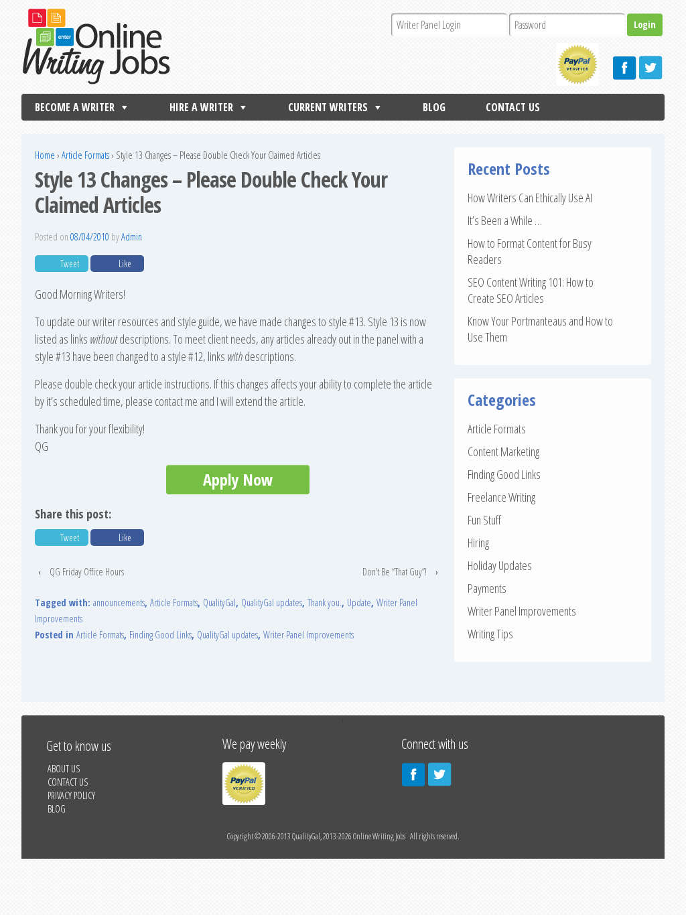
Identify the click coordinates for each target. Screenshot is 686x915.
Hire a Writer (201, 107)
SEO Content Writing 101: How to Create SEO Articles (531, 290)
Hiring (478, 543)
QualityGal (219, 602)
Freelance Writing (501, 497)
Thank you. (324, 602)
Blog (434, 107)
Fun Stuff (484, 520)
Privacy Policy (71, 795)
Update (359, 602)
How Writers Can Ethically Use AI (530, 198)
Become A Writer (75, 107)
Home (45, 155)
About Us (64, 768)
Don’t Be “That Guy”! (394, 571)
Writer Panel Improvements (308, 634)
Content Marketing (503, 451)
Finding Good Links (160, 634)
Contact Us (513, 107)
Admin (131, 236)
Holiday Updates (500, 565)
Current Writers (328, 107)
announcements (119, 602)
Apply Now (238, 479)
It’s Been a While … (505, 220)
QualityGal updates (271, 602)
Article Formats (85, 155)
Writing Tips (490, 634)
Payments (487, 588)
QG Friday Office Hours (87, 571)
